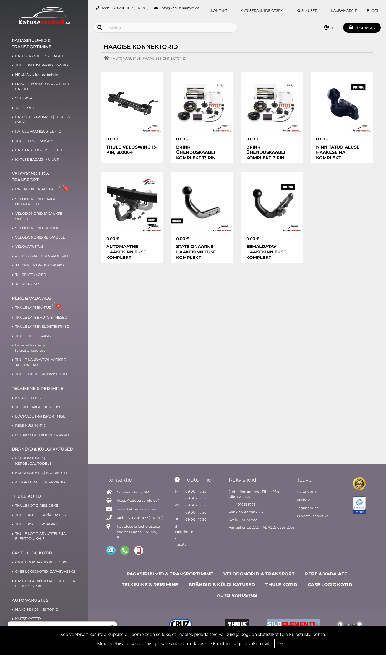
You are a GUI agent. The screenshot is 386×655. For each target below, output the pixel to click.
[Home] (108, 58)
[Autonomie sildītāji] (293, 625)
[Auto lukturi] (350, 625)
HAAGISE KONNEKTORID (165, 58)
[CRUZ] (180, 625)
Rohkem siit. (257, 643)
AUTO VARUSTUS (127, 58)
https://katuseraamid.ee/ (138, 500)
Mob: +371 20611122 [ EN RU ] (125, 8)
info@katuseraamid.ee (179, 8)
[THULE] (237, 625)
